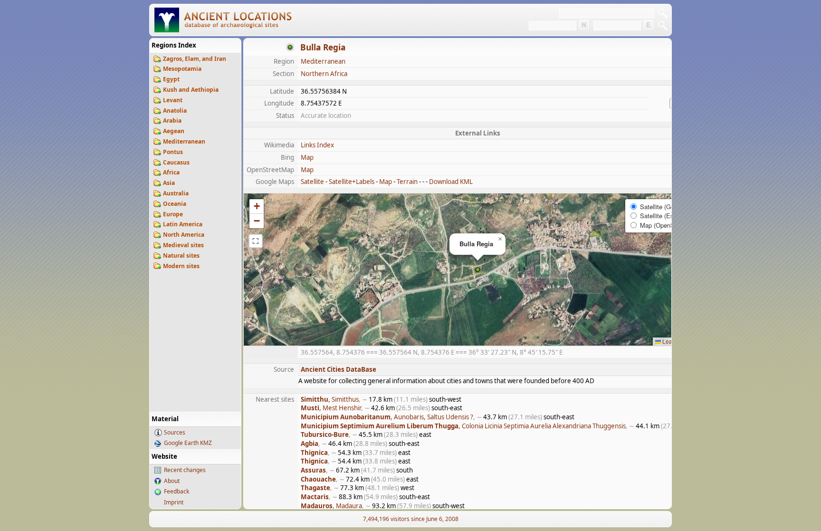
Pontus (173, 152)
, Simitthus (330, 399)
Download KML (451, 181)
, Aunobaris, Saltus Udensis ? (387, 417)
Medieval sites (183, 245)
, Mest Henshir (331, 408)
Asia (169, 183)
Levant (172, 100)
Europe (173, 214)
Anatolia (175, 110)
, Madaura (331, 506)
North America (183, 235)
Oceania (174, 204)
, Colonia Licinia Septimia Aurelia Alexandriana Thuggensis (463, 426)
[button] (478, 270)
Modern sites (181, 266)
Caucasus (176, 162)
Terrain (407, 181)
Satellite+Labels (351, 181)
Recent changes (185, 470)
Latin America (182, 224)
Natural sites (181, 255)
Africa (171, 172)
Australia (176, 193)
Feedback (176, 491)
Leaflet (670, 341)
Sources (174, 432)
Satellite (312, 181)
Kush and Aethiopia (191, 90)
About (172, 481)
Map (307, 157)
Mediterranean (184, 141)
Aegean (173, 131)
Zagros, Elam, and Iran (194, 59)
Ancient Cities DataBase (338, 369)
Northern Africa (324, 73)
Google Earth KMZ (188, 443)
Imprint (173, 502)
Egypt (171, 79)
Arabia (172, 120)
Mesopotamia (182, 69)
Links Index (317, 145)
